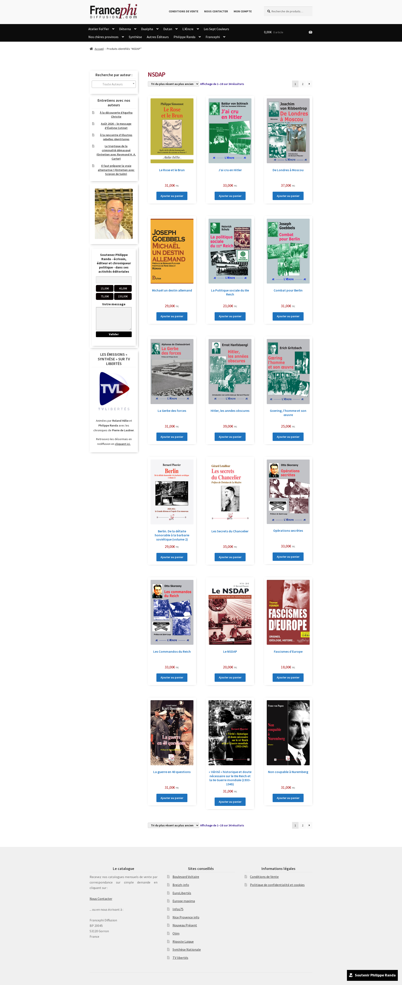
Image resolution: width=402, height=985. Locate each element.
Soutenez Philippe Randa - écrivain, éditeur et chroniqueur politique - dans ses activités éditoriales (114, 263)
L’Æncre (187, 29)
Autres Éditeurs (158, 37)
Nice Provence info (186, 917)
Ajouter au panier (172, 196)
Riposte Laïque (183, 941)
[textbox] (114, 84)
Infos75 (178, 909)
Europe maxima (184, 901)
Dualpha (147, 29)
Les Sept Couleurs (216, 29)
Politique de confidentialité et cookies (277, 885)
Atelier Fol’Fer (98, 29)
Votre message (113, 304)
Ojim (176, 933)
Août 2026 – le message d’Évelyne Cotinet (116, 126)
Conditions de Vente (183, 11)
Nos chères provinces (103, 37)
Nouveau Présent (185, 925)
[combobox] (114, 84)
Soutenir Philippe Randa (375, 975)
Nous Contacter (216, 11)
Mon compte (243, 11)
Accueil (99, 49)
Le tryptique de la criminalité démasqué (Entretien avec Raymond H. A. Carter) (116, 152)
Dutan (167, 29)
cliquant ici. (123, 444)
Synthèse (135, 37)
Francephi (213, 37)
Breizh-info (181, 885)
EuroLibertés (182, 893)
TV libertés (180, 957)
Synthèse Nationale (187, 949)
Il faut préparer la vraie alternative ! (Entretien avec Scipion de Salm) (116, 170)
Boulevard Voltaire (186, 877)
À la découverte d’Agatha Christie (116, 115)
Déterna (125, 29)
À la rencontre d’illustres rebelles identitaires (116, 137)
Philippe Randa (184, 37)
